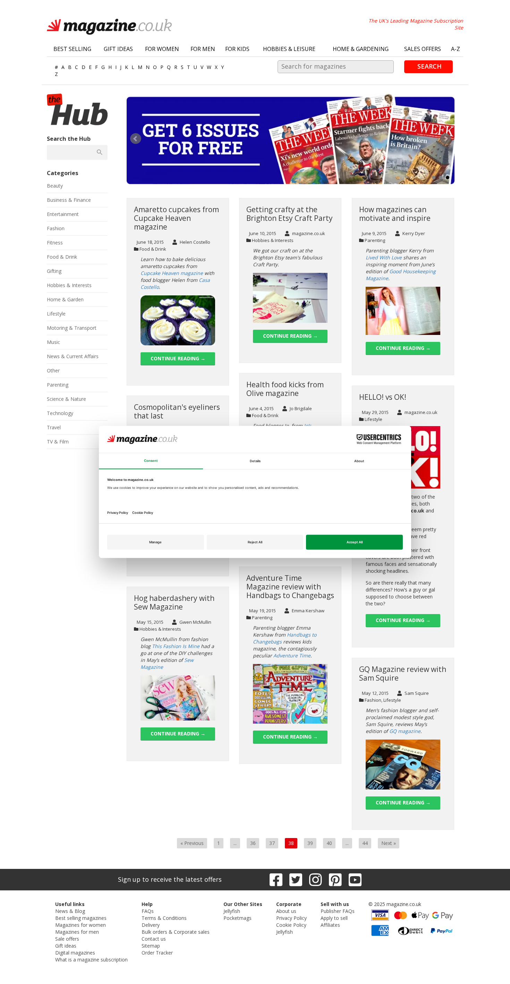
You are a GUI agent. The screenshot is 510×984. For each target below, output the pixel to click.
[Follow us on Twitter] (296, 879)
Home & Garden (65, 299)
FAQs (148, 911)
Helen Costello (194, 242)
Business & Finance (69, 200)
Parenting (375, 240)
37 (272, 843)
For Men (202, 49)
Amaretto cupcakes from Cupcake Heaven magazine (176, 218)
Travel (54, 427)
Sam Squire (416, 693)
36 (253, 843)
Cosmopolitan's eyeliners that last (177, 411)
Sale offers (67, 938)
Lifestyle (373, 419)
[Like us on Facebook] (276, 879)
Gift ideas (65, 945)
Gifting (54, 271)
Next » (388, 843)
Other (53, 370)
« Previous (192, 843)
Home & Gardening (361, 49)
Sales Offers (422, 49)
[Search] (99, 152)
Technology (60, 413)
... (235, 843)
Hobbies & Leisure (289, 49)
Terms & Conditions (164, 918)
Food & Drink (152, 249)
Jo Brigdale (300, 408)
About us (286, 911)
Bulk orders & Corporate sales (176, 932)
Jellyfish (231, 911)
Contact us (154, 938)
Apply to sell (334, 918)
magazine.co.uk (308, 233)
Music (53, 342)
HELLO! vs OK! (382, 397)
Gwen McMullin (194, 622)
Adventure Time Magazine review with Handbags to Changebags (290, 586)
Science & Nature (66, 399)
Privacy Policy (291, 918)
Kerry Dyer (413, 233)
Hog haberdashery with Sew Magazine (174, 602)
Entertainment (63, 214)
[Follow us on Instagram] (315, 879)
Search (429, 66)
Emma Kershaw (307, 610)
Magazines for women (80, 925)
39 (310, 843)
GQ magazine (404, 731)
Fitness (55, 242)
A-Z (455, 49)
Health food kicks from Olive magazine (285, 389)
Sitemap (151, 945)
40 (329, 843)
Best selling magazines (81, 918)
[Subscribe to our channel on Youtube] (355, 879)
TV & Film (58, 441)
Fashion (373, 700)
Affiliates (330, 925)
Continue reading (178, 358)
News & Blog (70, 911)
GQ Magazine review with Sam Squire (402, 673)
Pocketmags (237, 918)
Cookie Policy (291, 925)
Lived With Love (384, 257)
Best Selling (72, 49)
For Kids (237, 49)
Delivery (151, 925)
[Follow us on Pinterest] (335, 879)
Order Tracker (157, 952)
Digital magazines (75, 952)
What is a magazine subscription (91, 959)
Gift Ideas (118, 49)
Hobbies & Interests (273, 240)
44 (365, 843)
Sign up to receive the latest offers (170, 879)
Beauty (55, 185)
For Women (162, 49)
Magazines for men (77, 932)
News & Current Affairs (73, 356)
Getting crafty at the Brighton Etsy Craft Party (289, 214)
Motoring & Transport (71, 328)
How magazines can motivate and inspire (395, 214)
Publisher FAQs (338, 911)
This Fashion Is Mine (175, 646)
